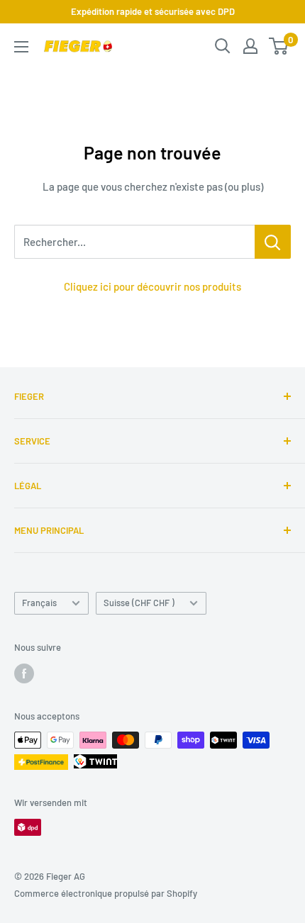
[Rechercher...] (273, 242)
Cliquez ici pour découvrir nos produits (152, 286)
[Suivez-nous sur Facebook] (24, 673)
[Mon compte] (250, 46)
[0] (279, 46)
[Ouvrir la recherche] (223, 46)
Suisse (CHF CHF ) (139, 602)
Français (39, 602)
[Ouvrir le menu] (21, 46)
